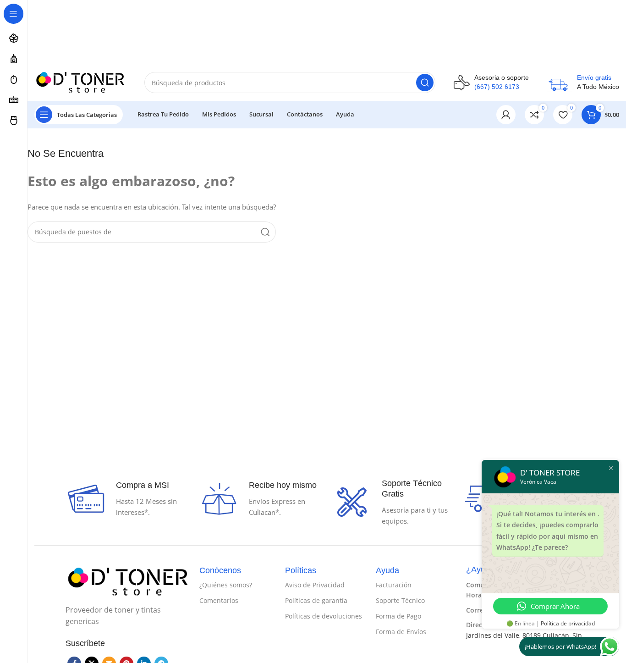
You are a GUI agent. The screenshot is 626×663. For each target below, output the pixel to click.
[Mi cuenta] (506, 114)
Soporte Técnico (400, 600)
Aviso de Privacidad (315, 584)
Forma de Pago (398, 616)
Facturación (394, 584)
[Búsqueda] (425, 82)
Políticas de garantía (316, 600)
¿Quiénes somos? (225, 584)
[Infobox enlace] (491, 82)
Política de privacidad (568, 623)
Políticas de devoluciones (323, 616)
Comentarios (218, 600)
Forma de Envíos (401, 631)
